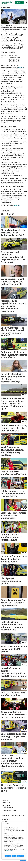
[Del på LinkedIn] (14, 60)
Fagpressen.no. (9, 850)
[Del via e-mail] (16, 60)
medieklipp (5, 210)
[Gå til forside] (7, 2)
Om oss (4, 821)
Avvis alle (8, 856)
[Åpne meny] (26, 2)
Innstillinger (23, 860)
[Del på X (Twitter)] (11, 60)
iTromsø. (21, 67)
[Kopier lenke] (19, 60)
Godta (14, 856)
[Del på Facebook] (9, 60)
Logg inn (19, 2)
